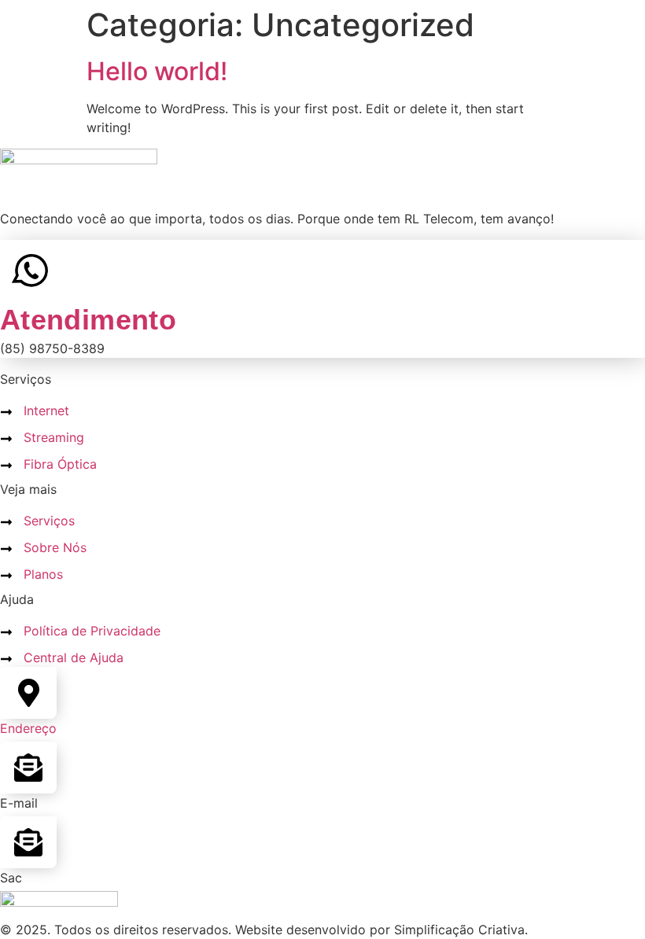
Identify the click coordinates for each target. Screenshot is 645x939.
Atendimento (88, 320)
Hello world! (157, 71)
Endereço (28, 728)
